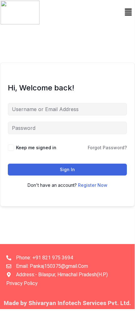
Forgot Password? (107, 147)
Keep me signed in (36, 147)
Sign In (67, 169)
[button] (128, 12)
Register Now (92, 185)
